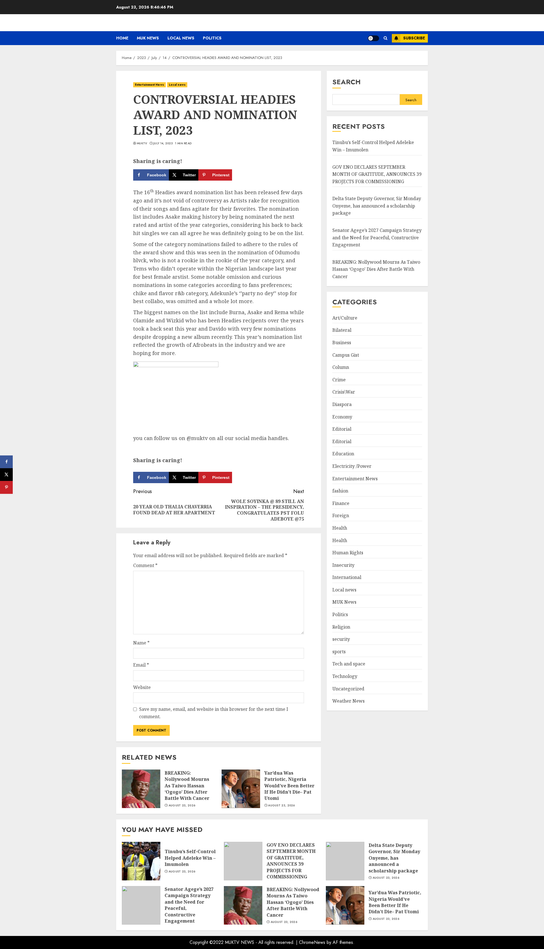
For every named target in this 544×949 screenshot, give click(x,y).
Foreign (340, 515)
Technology (344, 676)
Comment (145, 565)
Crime (339, 380)
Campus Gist (345, 355)
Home (122, 38)
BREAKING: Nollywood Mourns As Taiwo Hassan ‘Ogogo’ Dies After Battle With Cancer (187, 786)
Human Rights (347, 552)
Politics (212, 38)
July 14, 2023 (163, 143)
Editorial (341, 429)
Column (340, 367)
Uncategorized (348, 689)
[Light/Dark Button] (373, 38)
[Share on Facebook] (6, 461)
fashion (340, 491)
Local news (180, 38)
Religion (341, 627)
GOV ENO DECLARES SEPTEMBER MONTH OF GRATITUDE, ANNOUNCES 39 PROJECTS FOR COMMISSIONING (377, 174)
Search (346, 82)
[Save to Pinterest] (6, 487)
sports (339, 651)
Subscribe (414, 38)
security (341, 639)
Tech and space (348, 664)
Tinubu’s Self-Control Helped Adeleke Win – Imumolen (190, 857)
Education (343, 454)
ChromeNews (312, 942)
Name (141, 643)
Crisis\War (343, 392)
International (346, 577)
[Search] (385, 38)
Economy (342, 417)
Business (341, 342)
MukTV (142, 143)
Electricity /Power (351, 466)
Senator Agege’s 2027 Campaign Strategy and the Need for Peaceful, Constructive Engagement (377, 237)
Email (141, 665)
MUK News (148, 38)
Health (339, 528)
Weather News (348, 701)
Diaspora (342, 404)
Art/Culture (344, 318)
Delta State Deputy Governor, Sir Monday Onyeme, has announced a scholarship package (376, 205)
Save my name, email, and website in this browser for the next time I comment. (213, 713)
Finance (340, 503)
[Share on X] (6, 474)
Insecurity (343, 565)
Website (142, 687)
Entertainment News (149, 85)
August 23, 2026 (182, 806)
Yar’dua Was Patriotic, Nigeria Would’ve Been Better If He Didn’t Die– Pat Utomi (289, 786)
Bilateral (341, 330)
